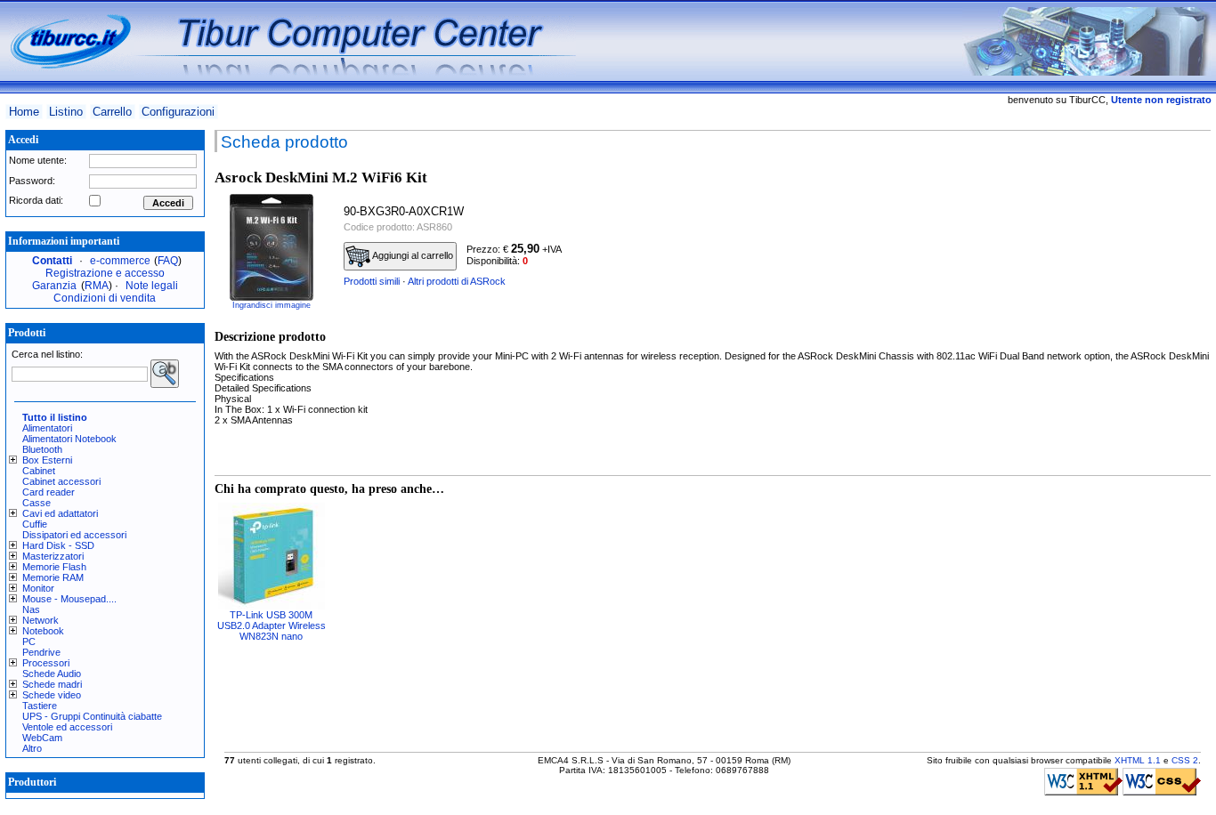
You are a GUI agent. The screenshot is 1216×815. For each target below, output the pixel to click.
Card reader (48, 492)
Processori (45, 663)
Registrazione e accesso (105, 273)
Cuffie (34, 524)
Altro (32, 748)
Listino (66, 111)
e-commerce (120, 260)
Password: (32, 180)
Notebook (43, 630)
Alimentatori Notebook (69, 438)
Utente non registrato (1161, 99)
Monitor (38, 588)
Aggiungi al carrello (411, 255)
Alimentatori (47, 428)
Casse (36, 502)
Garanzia (54, 285)
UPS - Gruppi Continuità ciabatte (92, 716)
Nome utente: (38, 160)
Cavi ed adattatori (60, 513)
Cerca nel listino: (47, 354)
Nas (31, 609)
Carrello (112, 111)
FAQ (168, 260)
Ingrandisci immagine (271, 305)
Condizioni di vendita (104, 298)
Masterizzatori (53, 556)
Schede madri (52, 684)
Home (24, 111)
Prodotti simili (372, 281)
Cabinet (38, 470)
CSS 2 (1184, 760)
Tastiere (39, 705)
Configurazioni (178, 111)
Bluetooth (42, 449)
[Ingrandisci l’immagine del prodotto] (271, 247)
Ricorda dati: (36, 200)
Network (40, 620)
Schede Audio (51, 673)
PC (29, 641)
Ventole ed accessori (67, 727)
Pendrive (41, 652)
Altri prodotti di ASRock (457, 281)
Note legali (152, 285)
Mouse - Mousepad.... (69, 598)
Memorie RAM (53, 577)
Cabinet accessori (61, 481)
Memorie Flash (54, 566)
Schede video (51, 695)
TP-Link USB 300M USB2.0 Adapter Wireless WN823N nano (271, 625)
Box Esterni (47, 460)
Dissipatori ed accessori (74, 534)
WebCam (42, 737)
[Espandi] (15, 460)
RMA (97, 285)
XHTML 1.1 (1138, 760)
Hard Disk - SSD (58, 545)
